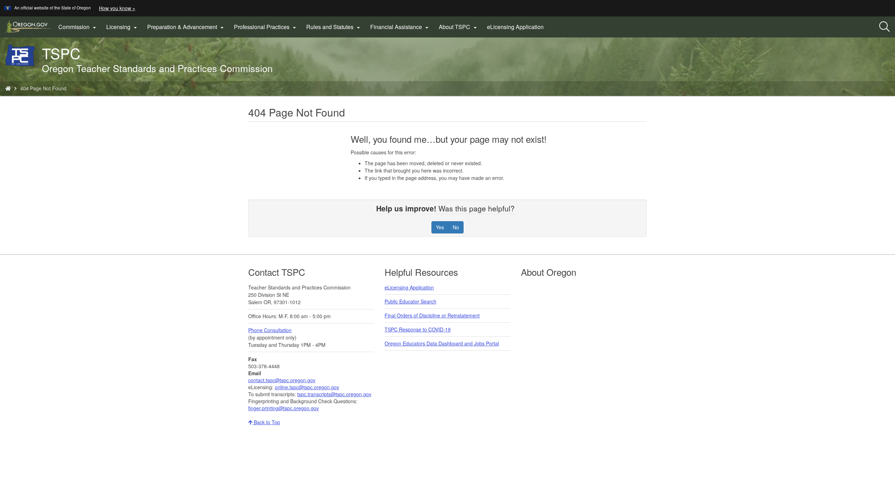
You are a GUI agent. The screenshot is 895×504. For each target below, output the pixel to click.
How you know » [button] (117, 8)
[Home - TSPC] (8, 88)
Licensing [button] (122, 27)
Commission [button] (78, 27)
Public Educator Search (410, 301)
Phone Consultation (270, 330)
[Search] (884, 26)
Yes (440, 227)
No (456, 227)
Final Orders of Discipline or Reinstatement (432, 315)
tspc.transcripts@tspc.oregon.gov (334, 394)
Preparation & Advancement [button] (186, 27)
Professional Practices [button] (266, 27)
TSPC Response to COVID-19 (418, 329)
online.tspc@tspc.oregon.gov (307, 387)
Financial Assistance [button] (400, 27)
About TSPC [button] (459, 27)
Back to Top (266, 422)
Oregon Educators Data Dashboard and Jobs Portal (442, 343)
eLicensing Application (517, 29)
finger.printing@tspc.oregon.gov (283, 408)
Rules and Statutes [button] (334, 27)
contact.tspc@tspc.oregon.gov (281, 380)
